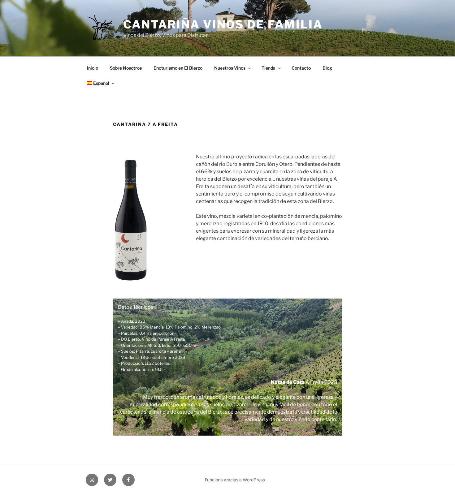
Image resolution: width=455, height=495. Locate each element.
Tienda (268, 68)
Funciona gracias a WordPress (235, 479)
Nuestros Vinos (229, 68)
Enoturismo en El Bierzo (178, 68)
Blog (327, 68)
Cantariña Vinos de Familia (223, 24)
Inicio (92, 68)
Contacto (301, 68)
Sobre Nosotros (126, 68)
